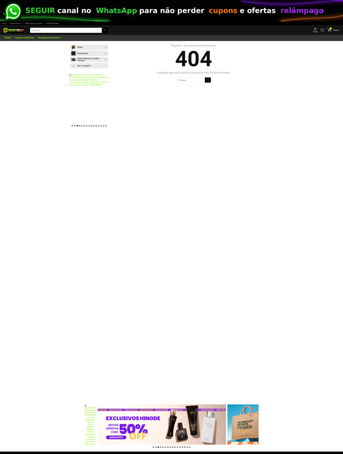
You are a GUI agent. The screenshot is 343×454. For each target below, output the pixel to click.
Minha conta (14, 23)
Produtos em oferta (48, 37)
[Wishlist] (322, 30)
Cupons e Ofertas (24, 37)
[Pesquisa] (105, 30)
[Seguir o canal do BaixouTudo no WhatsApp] (171, 10)
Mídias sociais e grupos (33, 23)
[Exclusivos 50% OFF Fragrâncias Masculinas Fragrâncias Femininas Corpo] (148, 424)
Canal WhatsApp (52, 23)
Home (8, 37)
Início (5, 23)
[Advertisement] (171, 385)
